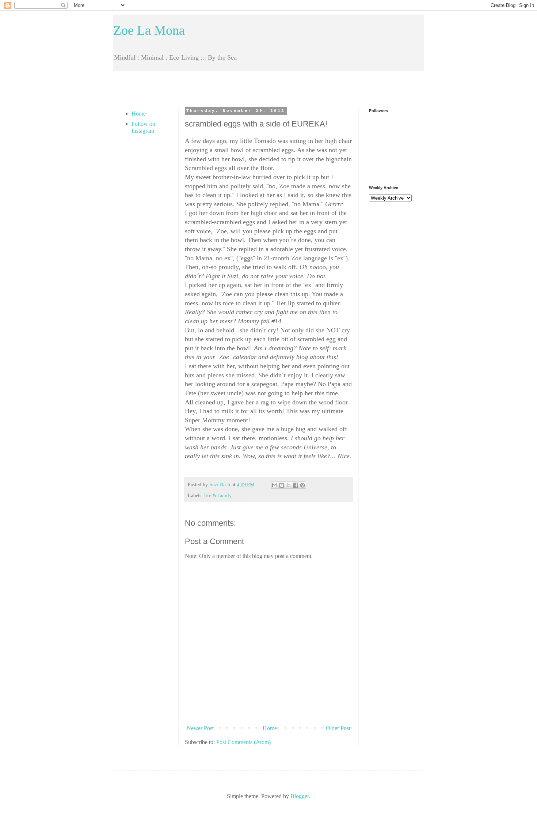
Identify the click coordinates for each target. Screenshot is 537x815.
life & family (218, 495)
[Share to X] (288, 485)
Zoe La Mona (149, 30)
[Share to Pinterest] (302, 485)
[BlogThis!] (281, 485)
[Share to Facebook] (295, 485)
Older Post (338, 728)
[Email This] (274, 485)
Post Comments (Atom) (243, 742)
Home (270, 728)
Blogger (299, 796)
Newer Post (200, 728)
